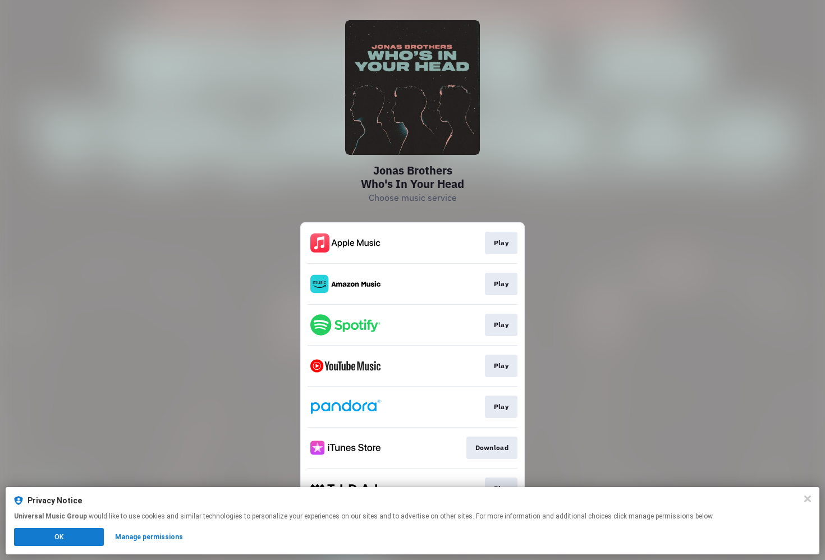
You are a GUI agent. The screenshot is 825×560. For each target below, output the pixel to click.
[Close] (808, 499)
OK (58, 537)
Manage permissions (149, 537)
